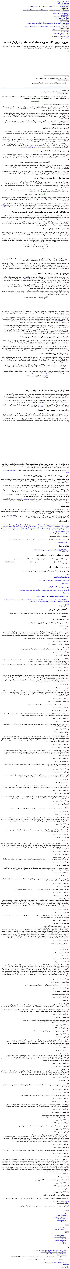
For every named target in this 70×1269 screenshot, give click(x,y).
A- (66, 93)
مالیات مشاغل (35, 114)
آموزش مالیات (32, 147)
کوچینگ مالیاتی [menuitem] (44, 10)
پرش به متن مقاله (64, 34)
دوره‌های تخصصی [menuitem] (52, 6)
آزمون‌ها (63, 1221)
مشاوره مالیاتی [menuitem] (65, 10)
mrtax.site (47, 1262)
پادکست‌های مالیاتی (60, 1229)
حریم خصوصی (55, 1262)
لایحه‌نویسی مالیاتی (60, 1240)
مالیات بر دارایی (38, 241)
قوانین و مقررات (64, 1262)
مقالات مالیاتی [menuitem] (65, 13)
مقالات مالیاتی (62, 1227)
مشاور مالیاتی (48, 517)
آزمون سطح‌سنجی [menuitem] (32, 6)
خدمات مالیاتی (65, 8)
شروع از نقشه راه (64, 1201)
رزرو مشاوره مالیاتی (60, 1235)
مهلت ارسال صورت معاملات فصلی (18, 528)
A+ (63, 93)
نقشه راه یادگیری (62, 3)
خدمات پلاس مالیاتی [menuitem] (54, 10)
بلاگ (61, 36)
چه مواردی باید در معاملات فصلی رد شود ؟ (39, 524)
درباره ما (66, 15)
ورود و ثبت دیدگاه (64, 625)
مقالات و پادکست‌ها (64, 11)
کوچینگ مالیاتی (61, 1238)
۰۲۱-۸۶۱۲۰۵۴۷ (64, 16)
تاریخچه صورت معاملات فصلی (60, 524)
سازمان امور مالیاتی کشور (26, 278)
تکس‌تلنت (63, 1242)
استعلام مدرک (62, 1243)
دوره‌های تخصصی (61, 1218)
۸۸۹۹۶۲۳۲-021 (11, 516)
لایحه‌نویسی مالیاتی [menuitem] (34, 10)
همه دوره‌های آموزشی (59, 1216)
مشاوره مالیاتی (60, 174)
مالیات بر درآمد (46, 406)
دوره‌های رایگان (61, 1220)
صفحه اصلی (65, 36)
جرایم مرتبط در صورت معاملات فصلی (36, 529)
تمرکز (59, 93)
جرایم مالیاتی (26, 499)
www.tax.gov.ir (59, 320)
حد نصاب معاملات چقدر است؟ (24, 526)
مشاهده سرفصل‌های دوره (62, 542)
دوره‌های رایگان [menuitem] (42, 6)
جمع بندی (57, 531)
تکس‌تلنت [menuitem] (26, 10)
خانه (68, 3)
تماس (62, 15)
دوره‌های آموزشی (64, 4)
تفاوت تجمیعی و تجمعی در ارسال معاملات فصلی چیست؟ (44, 528)
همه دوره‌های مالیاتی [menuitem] (63, 6)
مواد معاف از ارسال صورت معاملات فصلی (15, 524)
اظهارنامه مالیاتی (45, 372)
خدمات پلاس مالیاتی (60, 1237)
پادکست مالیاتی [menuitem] (56, 13)
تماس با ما (56, 1201)
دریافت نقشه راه (10, 561)
